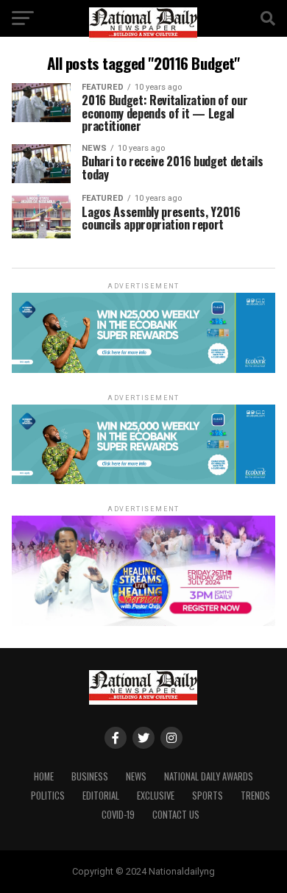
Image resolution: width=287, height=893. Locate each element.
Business (89, 776)
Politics (48, 796)
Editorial (100, 796)
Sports (207, 796)
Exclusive (155, 796)
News (136, 776)
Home (44, 776)
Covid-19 (118, 815)
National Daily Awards (208, 776)
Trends (255, 796)
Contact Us (175, 815)
